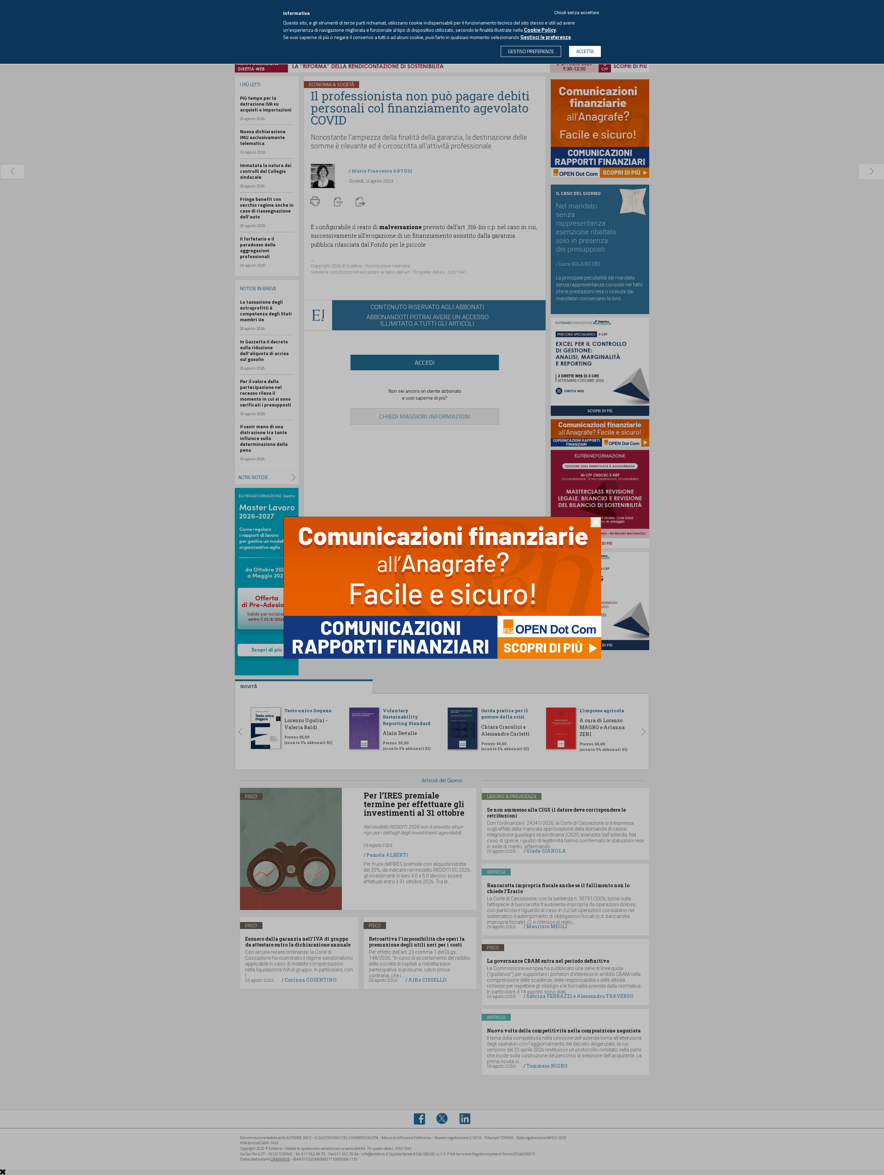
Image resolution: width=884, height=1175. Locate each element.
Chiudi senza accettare (576, 12)
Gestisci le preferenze (545, 37)
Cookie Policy (540, 30)
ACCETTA (585, 51)
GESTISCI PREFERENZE (531, 51)
